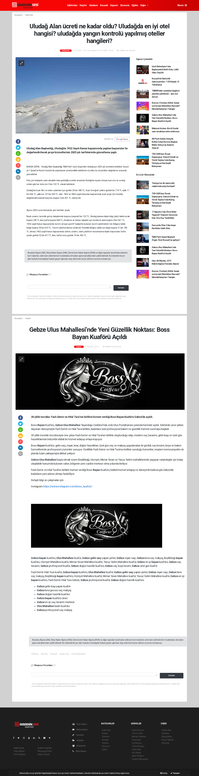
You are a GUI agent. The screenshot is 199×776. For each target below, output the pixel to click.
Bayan (41, 425)
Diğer (143, 5)
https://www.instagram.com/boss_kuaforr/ (67, 486)
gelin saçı (96, 558)
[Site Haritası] (45, 738)
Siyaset (114, 5)
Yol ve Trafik (137, 733)
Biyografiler (167, 736)
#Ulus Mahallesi (78, 654)
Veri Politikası (19, 754)
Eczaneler (136, 740)
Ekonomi (124, 5)
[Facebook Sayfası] (15, 738)
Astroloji (165, 743)
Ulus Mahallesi (72, 425)
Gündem (93, 5)
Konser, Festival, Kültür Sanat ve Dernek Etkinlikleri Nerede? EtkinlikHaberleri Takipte (166, 106)
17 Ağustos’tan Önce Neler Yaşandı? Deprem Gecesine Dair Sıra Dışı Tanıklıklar (164, 215)
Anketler (165, 733)
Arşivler (80, 740)
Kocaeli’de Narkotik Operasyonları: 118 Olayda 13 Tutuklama (165, 81)
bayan (43, 558)
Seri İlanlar (136, 752)
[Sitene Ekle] (51, 738)
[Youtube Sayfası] (30, 738)
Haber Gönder (44, 754)
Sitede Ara (166, 730)
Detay (164, 773)
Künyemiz (81, 746)
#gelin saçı (64, 654)
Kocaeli (104, 5)
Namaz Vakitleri (139, 736)
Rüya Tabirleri (168, 740)
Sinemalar (136, 749)
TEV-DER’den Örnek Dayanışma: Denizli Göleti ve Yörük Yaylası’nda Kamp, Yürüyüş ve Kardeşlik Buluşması (165, 160)
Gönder (121, 288)
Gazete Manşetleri (140, 759)
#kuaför (44, 654)
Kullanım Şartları (45, 748)
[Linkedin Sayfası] (35, 738)
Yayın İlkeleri (19, 751)
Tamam (176, 773)
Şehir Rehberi (138, 756)
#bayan (53, 654)
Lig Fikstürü (137, 743)
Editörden (72, 5)
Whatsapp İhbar (45, 751)
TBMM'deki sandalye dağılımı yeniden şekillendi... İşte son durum (166, 94)
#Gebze (35, 654)
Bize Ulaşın (80, 751)
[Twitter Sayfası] (20, 738)
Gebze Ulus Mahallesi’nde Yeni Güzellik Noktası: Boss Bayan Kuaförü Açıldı (164, 118)
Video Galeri (82, 729)
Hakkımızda (19, 748)
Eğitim (135, 5)
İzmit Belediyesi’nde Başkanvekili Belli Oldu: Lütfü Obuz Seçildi (165, 69)
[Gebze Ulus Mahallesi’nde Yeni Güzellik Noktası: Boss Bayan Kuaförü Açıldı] (100, 381)
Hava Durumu (138, 730)
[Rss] (40, 738)
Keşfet (83, 5)
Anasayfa (18, 15)
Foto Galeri (81, 724)
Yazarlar (80, 735)
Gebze (59, 425)
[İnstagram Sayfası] (25, 738)
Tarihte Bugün (138, 746)
